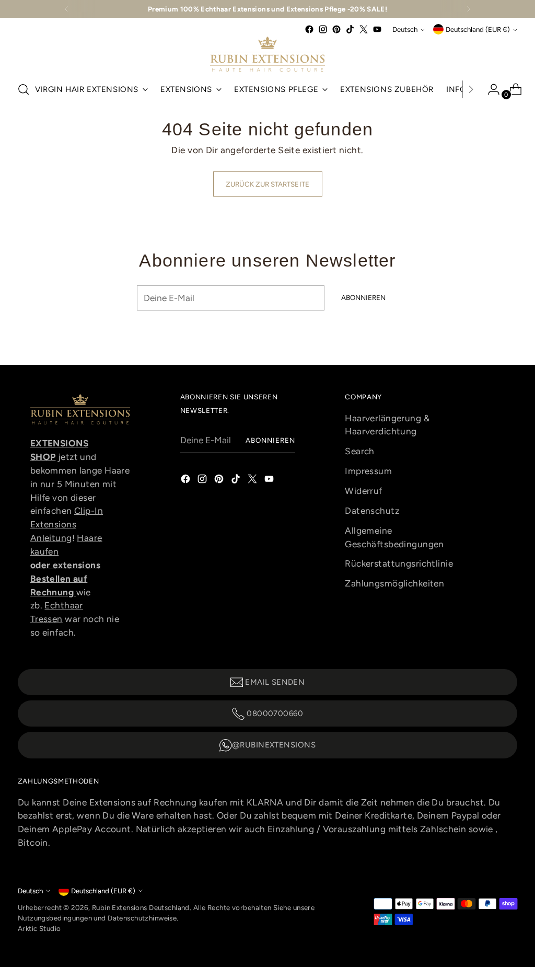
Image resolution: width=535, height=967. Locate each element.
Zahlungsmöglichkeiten (394, 583)
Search (360, 451)
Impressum (368, 471)
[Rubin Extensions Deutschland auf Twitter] (363, 29)
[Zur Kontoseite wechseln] (489, 89)
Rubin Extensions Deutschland (141, 907)
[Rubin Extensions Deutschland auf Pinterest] (336, 29)
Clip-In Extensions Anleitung (66, 524)
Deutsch (404, 29)
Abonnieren (270, 440)
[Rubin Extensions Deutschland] (267, 54)
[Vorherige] (66, 9)
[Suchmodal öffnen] (23, 89)
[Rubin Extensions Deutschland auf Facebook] (309, 29)
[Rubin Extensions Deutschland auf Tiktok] (350, 29)
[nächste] (468, 9)
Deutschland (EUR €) (478, 29)
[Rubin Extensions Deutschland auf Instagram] (323, 29)
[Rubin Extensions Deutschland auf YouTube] (377, 29)
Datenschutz (372, 510)
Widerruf (363, 491)
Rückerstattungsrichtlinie (399, 563)
